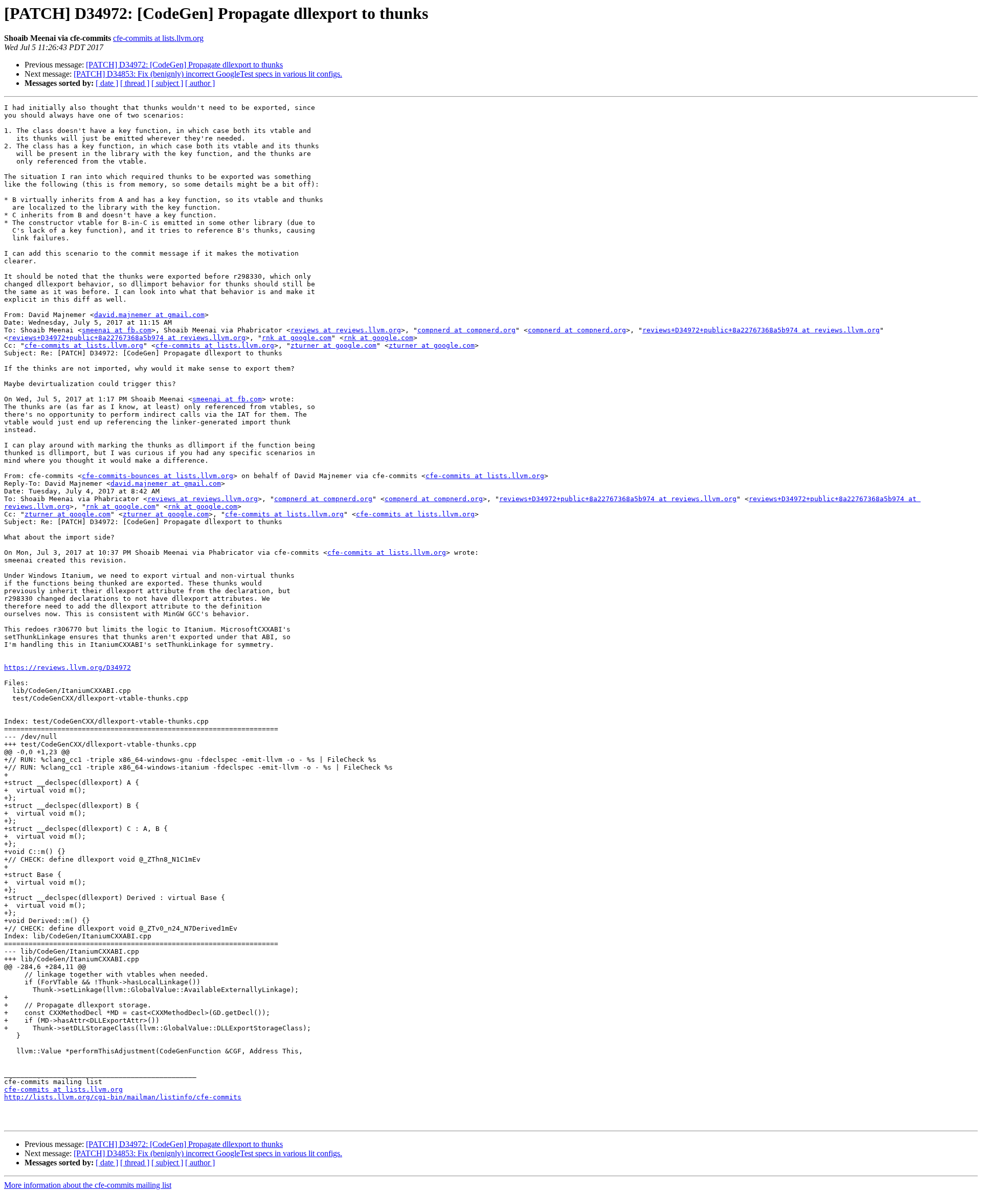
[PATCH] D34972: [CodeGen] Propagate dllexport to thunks (184, 64)
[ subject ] (167, 83)
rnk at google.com (296, 338)
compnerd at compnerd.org (466, 330)
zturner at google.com (333, 345)
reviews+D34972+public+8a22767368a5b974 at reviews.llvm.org (761, 330)
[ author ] (200, 83)
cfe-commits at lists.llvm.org (158, 38)
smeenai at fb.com (116, 330)
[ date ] (107, 83)
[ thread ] (134, 83)
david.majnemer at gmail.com (149, 315)
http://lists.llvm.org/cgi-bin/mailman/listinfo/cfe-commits (122, 1097)
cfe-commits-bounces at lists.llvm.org (157, 476)
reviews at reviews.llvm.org (346, 330)
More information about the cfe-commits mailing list (87, 1185)
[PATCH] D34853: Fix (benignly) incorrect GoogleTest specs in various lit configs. (208, 74)
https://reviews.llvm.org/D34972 (67, 667)
